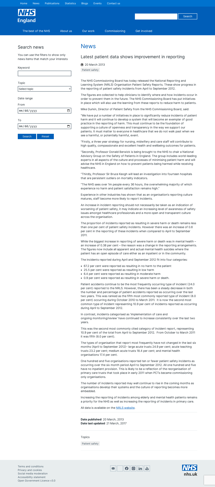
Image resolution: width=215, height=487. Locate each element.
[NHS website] (189, 474)
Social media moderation (33, 473)
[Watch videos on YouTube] (147, 470)
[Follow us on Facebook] (127, 470)
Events (97, 3)
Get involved (144, 31)
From (21, 104)
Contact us (113, 3)
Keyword (24, 67)
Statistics (70, 3)
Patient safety (90, 69)
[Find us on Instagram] (133, 470)
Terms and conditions (30, 466)
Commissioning (115, 31)
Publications (52, 3)
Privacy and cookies (30, 470)
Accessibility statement (31, 477)
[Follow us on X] (120, 470)
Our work (88, 31)
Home (23, 3)
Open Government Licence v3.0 (36, 480)
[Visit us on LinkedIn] (140, 470)
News (36, 3)
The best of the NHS (36, 31)
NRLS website (125, 407)
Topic (21, 83)
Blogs (84, 3)
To (19, 120)
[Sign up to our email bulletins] (113, 470)
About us (66, 31)
